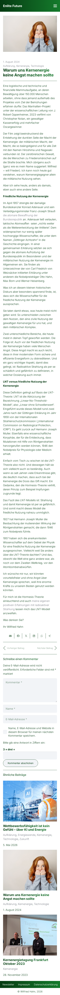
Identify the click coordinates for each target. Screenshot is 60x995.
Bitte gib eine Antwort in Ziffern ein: (24, 742)
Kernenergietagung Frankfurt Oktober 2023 (25, 962)
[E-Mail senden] (10, 635)
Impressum (24, 984)
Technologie (37, 65)
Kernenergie (22, 65)
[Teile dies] (18, 635)
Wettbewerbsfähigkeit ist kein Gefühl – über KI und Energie (26, 828)
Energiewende (26, 834)
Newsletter (8, 984)
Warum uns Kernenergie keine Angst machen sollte (26, 897)
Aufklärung (9, 65)
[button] (55, 6)
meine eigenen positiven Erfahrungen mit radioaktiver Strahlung (26, 605)
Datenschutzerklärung (46, 984)
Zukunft (24, 839)
